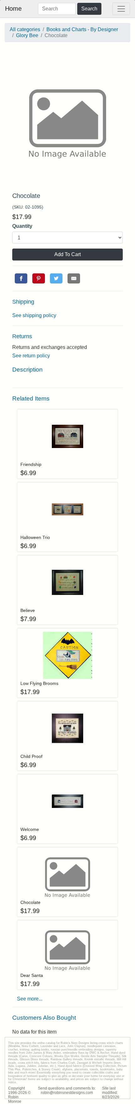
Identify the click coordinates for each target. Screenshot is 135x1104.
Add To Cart (67, 254)
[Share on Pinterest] (38, 278)
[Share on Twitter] (56, 278)
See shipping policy (34, 315)
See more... (29, 998)
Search (89, 8)
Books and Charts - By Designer (82, 29)
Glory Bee (27, 35)
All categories (25, 29)
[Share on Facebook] (21, 278)
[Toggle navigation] (121, 9)
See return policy (31, 355)
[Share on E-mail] (74, 278)
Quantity (22, 226)
